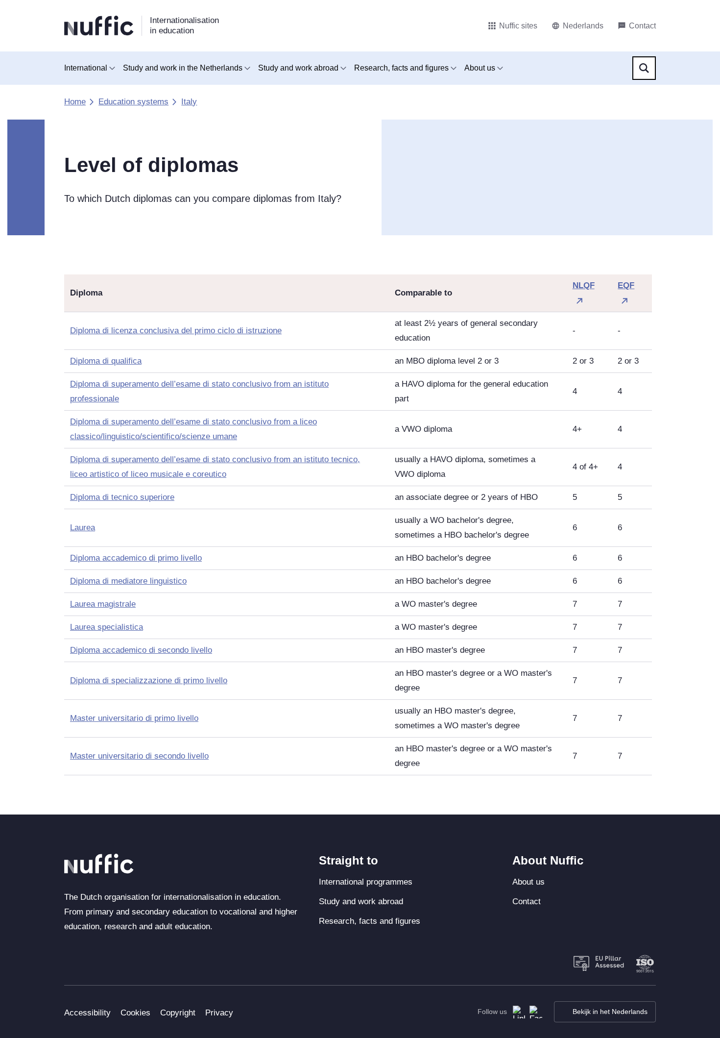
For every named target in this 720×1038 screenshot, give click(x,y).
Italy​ (189, 101)
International (85, 68)
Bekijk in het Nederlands (610, 1011)
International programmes (365, 882)
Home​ (75, 101)
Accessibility (87, 1012)
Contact (526, 901)
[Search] (644, 68)
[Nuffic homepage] (99, 26)
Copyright (177, 1012)
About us (479, 68)
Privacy (219, 1012)
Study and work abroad (298, 68)
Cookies (135, 1012)
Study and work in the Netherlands (182, 68)
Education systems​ (133, 101)
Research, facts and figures (401, 68)
